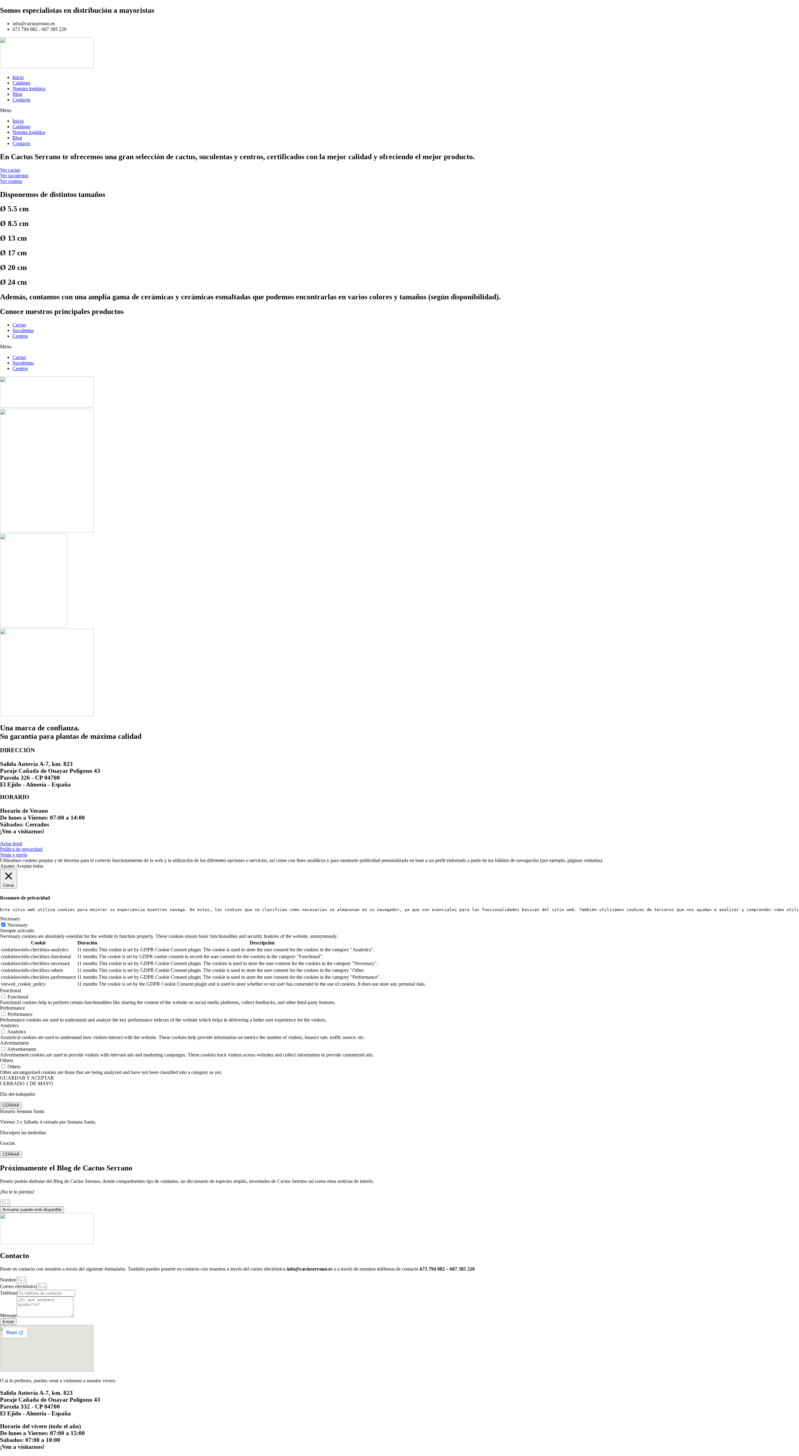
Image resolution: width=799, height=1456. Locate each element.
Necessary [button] (10, 918)
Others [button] (6, 1060)
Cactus (19, 324)
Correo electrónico (18, 1286)
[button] (399, 110)
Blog (17, 94)
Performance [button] (12, 1008)
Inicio (18, 77)
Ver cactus (10, 170)
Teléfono (8, 1293)
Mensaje (8, 1315)
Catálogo (21, 83)
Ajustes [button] (7, 866)
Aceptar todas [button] (29, 866)
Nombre (8, 1279)
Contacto (21, 99)
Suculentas (23, 330)
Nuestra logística (28, 88)
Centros (20, 336)
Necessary (17, 925)
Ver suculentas (14, 175)
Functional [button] (10, 990)
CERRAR (10, 1105)
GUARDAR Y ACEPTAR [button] (27, 1078)
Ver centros (11, 181)
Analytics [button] (9, 1025)
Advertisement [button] (14, 1043)
